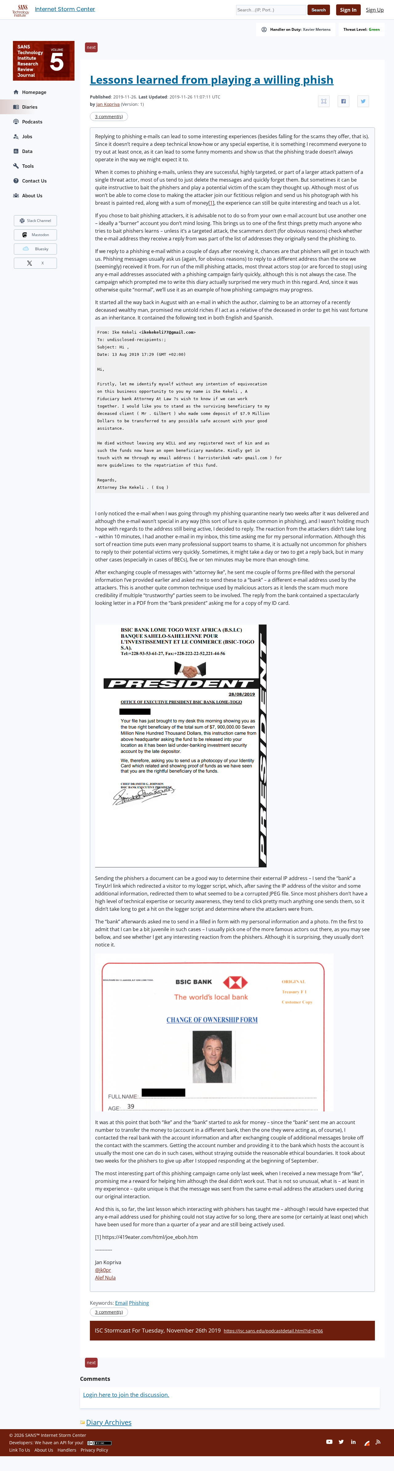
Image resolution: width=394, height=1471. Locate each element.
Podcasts (32, 121)
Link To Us (19, 1450)
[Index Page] (19, 9)
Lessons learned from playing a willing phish (212, 79)
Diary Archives (108, 1422)
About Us (32, 195)
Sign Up (375, 9)
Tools (28, 166)
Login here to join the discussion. (126, 1394)
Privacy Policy (94, 1450)
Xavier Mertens (317, 29)
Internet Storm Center (65, 9)
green (374, 29)
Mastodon (40, 234)
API (63, 1442)
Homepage (34, 92)
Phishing (139, 1303)
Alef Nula (105, 1277)
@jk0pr (103, 1270)
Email (121, 1303)
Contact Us (34, 180)
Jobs (27, 136)
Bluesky (41, 248)
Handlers (67, 1450)
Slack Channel (39, 220)
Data (27, 151)
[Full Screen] (324, 101)
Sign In (348, 9)
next (91, 47)
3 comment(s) (109, 116)
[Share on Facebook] (343, 101)
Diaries (30, 106)
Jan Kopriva (108, 104)
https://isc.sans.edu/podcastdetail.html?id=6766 (273, 1331)
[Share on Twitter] (363, 101)
